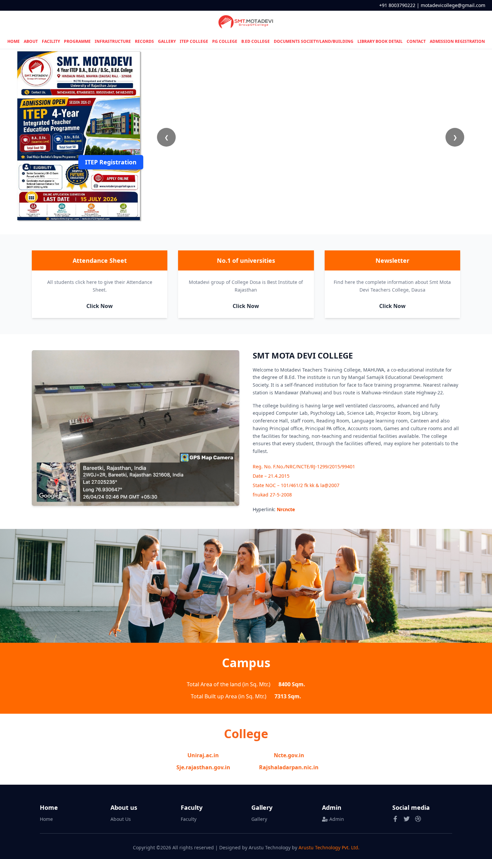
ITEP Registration (111, 162)
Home (46, 819)
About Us (120, 819)
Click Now (99, 306)
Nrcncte (286, 509)
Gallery (259, 819)
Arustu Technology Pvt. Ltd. (329, 847)
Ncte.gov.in (289, 755)
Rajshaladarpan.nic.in (289, 767)
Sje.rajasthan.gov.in (203, 767)
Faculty (188, 819)
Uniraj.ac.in (203, 755)
